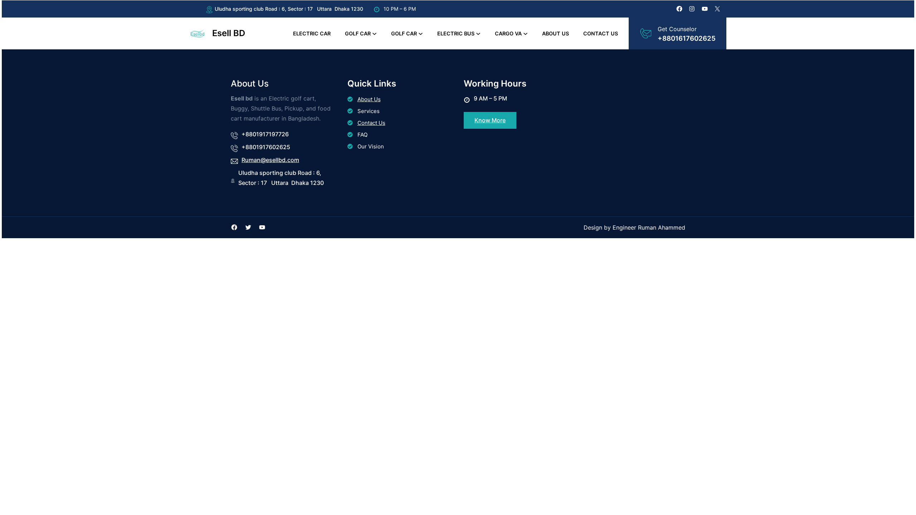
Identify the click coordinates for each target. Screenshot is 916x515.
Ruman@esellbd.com (270, 159)
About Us (369, 99)
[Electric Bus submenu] (478, 33)
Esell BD (228, 33)
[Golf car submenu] (374, 33)
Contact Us (371, 122)
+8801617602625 (687, 38)
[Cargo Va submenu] (525, 33)
